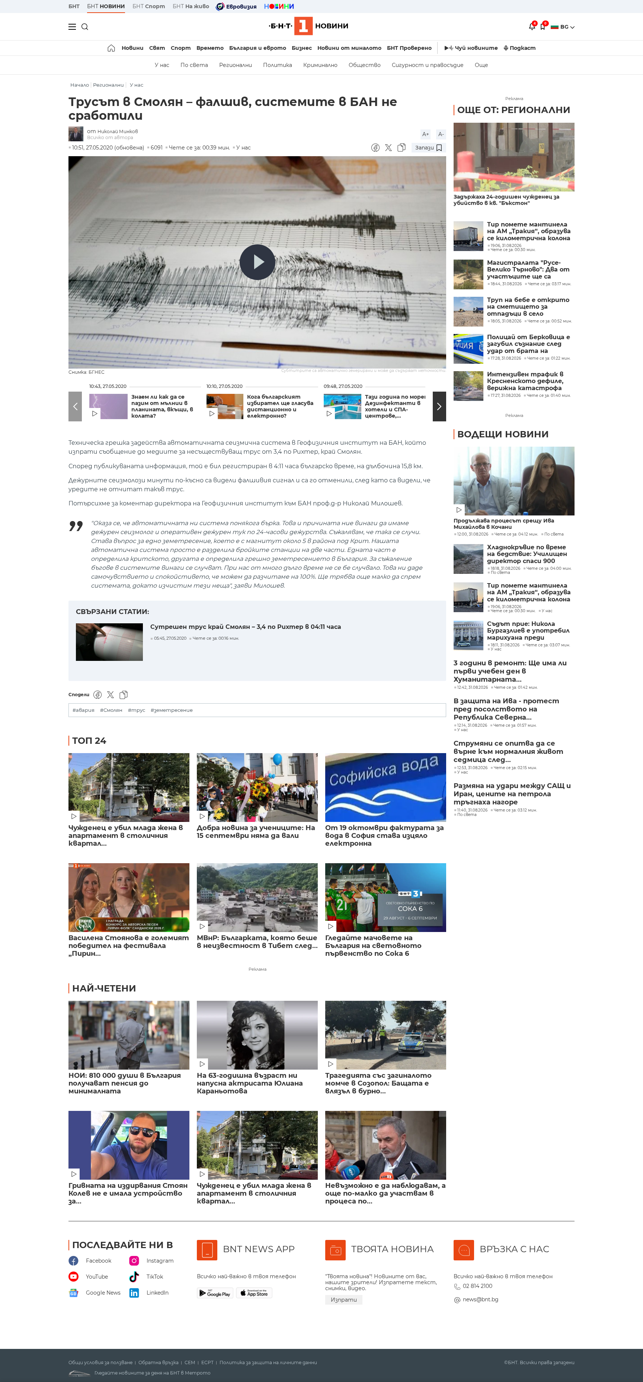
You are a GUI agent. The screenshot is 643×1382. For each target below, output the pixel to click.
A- (441, 134)
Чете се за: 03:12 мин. (515, 810)
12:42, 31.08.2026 (472, 687)
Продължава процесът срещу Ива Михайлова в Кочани (504, 524)
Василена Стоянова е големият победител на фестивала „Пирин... (128, 946)
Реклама (257, 969)
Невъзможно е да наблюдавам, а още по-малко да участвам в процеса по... (385, 1193)
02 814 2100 (477, 1286)
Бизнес (302, 48)
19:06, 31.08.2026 (506, 607)
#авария (84, 710)
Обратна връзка (158, 1362)
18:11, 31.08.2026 (505, 645)
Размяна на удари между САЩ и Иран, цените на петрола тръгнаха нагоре (512, 794)
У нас (162, 65)
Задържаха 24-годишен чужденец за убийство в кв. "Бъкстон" (506, 200)
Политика (277, 65)
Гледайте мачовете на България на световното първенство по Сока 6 (373, 946)
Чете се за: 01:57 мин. (515, 725)
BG (565, 26)
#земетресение (172, 710)
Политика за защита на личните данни (268, 1362)
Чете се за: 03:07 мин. (548, 645)
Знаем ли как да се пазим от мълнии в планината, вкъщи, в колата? (162, 406)
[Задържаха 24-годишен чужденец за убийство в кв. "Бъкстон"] (514, 157)
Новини (133, 48)
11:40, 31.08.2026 (472, 810)
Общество (365, 65)
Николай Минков (117, 131)
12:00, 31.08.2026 (472, 534)
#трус (136, 710)
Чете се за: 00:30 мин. (513, 611)
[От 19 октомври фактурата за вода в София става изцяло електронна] (385, 787)
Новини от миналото (349, 48)
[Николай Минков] (77, 134)
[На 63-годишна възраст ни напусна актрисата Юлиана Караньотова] (257, 1035)
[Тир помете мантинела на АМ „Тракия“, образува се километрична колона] (468, 236)
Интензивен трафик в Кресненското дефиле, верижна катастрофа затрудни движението (526, 381)
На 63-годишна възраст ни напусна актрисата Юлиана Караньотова (250, 1083)
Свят (157, 48)
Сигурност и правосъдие (428, 65)
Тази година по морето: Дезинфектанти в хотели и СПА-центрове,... (400, 406)
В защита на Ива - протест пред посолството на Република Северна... (506, 709)
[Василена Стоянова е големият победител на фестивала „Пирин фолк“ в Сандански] (128, 897)
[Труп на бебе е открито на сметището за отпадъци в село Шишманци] (468, 312)
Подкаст (523, 48)
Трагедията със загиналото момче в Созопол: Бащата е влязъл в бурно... (378, 1083)
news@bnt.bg (481, 1299)
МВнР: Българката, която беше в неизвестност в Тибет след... (257, 942)
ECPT (207, 1362)
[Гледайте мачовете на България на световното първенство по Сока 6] (385, 897)
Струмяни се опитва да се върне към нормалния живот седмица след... (508, 751)
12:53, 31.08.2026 (472, 768)
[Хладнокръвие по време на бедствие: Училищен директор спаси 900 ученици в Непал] (468, 559)
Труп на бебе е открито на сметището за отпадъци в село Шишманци (528, 307)
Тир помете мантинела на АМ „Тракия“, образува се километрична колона (529, 231)
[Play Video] (257, 262)
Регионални (235, 65)
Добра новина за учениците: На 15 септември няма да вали (256, 832)
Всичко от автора (110, 137)
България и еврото (257, 48)
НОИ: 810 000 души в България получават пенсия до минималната (124, 1083)
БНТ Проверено (409, 48)
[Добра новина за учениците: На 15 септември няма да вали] (257, 787)
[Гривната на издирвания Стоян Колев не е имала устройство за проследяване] (128, 1145)
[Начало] (112, 48)
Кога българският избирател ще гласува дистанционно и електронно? (280, 406)
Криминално (320, 65)
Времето (210, 48)
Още (481, 65)
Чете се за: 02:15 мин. (515, 768)
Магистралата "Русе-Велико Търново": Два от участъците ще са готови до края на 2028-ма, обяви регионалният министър (528, 270)
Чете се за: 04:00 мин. (549, 568)
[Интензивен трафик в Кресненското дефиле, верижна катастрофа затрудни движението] (468, 386)
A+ (425, 134)
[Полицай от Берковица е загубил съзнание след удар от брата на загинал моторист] (468, 349)
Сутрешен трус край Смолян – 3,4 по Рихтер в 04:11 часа (245, 626)
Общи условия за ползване (100, 1362)
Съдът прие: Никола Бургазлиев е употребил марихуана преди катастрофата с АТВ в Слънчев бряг (528, 631)
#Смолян (111, 710)
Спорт (181, 48)
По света (194, 65)
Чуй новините (476, 48)
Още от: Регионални (513, 110)
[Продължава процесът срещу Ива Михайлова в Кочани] (514, 481)
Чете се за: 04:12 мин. (516, 534)
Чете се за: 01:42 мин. (516, 687)
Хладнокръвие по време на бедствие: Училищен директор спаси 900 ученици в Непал (527, 554)
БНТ (74, 6)
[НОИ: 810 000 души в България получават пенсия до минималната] (128, 1035)
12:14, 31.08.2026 (472, 725)
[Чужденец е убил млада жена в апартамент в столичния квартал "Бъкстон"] (128, 787)
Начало (79, 85)
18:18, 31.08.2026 (505, 568)
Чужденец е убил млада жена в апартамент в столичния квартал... (125, 836)
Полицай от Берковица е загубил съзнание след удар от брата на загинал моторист (528, 344)
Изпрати (344, 1299)
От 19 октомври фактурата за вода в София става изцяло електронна (384, 836)
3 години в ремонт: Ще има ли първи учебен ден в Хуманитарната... (510, 671)
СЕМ (190, 1362)
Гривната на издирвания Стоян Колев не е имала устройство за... (128, 1193)
